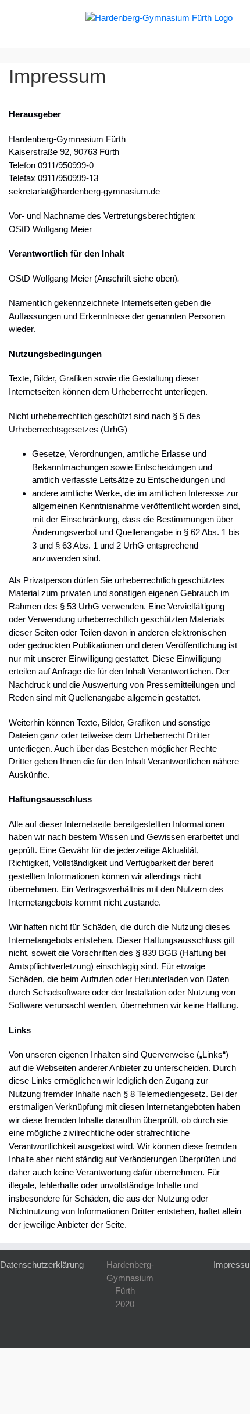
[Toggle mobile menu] (22, 18)
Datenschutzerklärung (42, 1264)
